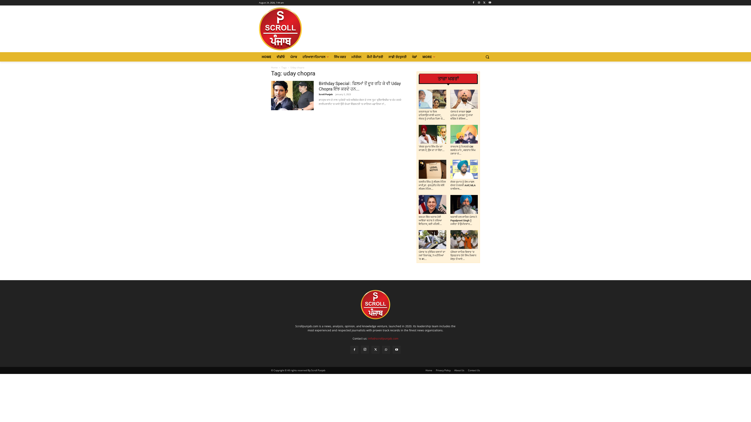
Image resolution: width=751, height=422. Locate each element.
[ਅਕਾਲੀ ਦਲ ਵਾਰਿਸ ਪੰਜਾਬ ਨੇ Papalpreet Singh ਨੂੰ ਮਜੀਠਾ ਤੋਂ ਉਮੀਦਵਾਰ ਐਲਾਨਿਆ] (464, 204)
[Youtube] (490, 3)
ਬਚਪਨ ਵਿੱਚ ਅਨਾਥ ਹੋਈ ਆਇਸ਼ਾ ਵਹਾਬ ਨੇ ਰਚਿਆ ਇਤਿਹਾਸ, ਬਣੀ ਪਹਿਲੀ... (430, 220)
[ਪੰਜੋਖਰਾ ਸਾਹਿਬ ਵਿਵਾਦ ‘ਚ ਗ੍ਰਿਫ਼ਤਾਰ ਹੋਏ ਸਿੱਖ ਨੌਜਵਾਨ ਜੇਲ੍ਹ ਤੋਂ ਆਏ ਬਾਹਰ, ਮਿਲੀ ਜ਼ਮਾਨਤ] (464, 239)
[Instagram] (479, 3)
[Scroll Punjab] (294, 28)
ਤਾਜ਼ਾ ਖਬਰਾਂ (448, 78)
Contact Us (474, 370)
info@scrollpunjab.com (383, 338)
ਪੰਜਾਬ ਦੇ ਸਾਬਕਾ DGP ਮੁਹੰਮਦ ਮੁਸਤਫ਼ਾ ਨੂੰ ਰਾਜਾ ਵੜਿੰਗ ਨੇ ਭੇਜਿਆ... (461, 115)
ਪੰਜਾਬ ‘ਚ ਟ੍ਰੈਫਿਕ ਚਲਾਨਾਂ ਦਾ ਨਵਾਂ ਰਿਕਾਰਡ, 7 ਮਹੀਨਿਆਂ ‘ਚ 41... (432, 255)
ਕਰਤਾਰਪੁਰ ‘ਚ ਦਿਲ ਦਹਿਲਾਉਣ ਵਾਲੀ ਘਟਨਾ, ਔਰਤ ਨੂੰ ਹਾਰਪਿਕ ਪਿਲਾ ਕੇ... (432, 115)
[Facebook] (473, 3)
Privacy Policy (443, 370)
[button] (487, 57)
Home (274, 67)
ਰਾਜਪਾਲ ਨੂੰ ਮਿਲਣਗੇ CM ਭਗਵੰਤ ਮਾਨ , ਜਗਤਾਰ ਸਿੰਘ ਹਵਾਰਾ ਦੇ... (463, 150)
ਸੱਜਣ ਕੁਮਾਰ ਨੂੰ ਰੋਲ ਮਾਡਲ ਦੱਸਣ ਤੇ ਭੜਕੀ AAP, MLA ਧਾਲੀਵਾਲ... (463, 185)
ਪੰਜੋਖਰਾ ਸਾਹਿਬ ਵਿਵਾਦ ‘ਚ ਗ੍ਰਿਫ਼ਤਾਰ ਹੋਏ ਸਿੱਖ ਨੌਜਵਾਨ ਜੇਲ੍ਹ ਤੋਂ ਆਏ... (463, 255)
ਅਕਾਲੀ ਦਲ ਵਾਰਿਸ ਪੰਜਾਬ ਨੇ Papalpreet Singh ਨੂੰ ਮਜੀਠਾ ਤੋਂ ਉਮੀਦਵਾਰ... (463, 220)
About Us (459, 370)
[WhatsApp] (386, 350)
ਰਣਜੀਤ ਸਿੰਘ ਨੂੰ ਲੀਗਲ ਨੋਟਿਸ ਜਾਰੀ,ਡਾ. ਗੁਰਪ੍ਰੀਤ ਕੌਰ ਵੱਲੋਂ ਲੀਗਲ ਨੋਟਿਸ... (432, 185)
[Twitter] (484, 3)
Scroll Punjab (326, 94)
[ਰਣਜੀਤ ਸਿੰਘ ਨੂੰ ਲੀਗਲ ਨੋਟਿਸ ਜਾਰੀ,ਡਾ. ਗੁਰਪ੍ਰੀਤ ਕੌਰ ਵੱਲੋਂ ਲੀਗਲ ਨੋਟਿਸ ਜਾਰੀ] (432, 169)
